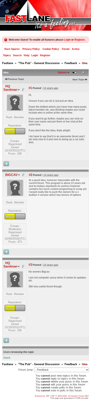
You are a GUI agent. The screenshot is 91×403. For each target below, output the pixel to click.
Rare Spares (12, 49)
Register (79, 39)
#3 (30, 264)
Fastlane (7, 63)
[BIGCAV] (15, 194)
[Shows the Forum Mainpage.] (45, 15)
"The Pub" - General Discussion (39, 63)
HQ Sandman (10, 88)
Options (62, 72)
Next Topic (78, 79)
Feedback (71, 63)
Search (17, 55)
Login (67, 39)
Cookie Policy (51, 49)
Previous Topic (16, 79)
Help (26, 55)
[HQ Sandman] (15, 109)
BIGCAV (11, 175)
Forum (66, 49)
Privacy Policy (31, 49)
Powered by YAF (42, 396)
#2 (30, 175)
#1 (30, 88)
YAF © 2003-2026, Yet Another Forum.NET (70, 396)
